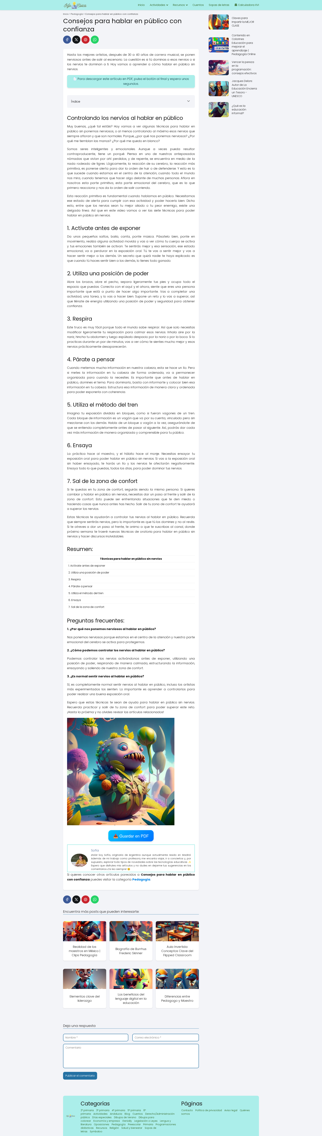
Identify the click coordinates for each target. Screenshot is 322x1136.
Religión (114, 1128)
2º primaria (87, 1110)
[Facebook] (67, 40)
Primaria (148, 1124)
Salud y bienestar (131, 1128)
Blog (127, 1114)
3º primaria (102, 1110)
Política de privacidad (208, 1110)
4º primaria (118, 1110)
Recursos (179, 5)
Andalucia (116, 1114)
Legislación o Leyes (145, 1121)
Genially (127, 1121)
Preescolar (134, 1124)
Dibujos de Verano (125, 1117)
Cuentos (198, 5)
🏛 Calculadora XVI (246, 5)
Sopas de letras (219, 5)
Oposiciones (101, 1124)
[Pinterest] (86, 40)
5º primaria (134, 1110)
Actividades (157, 5)
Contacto (187, 1110)
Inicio (141, 5)
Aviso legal (230, 1110)
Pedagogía (118, 1124)
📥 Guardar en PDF (131, 836)
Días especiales (102, 1117)
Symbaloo (96, 1131)
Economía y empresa (106, 1121)
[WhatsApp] (95, 40)
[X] (76, 40)
